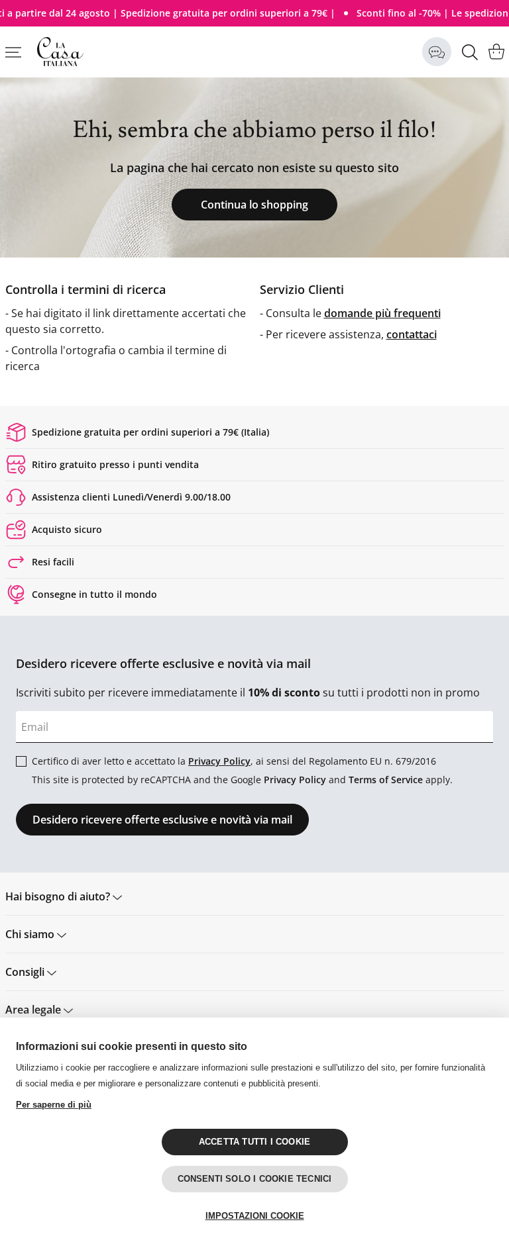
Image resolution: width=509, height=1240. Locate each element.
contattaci (411, 334)
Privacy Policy (219, 761)
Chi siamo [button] (31, 934)
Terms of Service (386, 779)
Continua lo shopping (254, 204)
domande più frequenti (382, 313)
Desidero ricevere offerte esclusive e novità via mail (162, 819)
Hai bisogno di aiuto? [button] (59, 896)
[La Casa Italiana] (60, 51)
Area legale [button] (34, 1009)
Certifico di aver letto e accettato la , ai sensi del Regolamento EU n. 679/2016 (234, 761)
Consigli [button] (26, 972)
